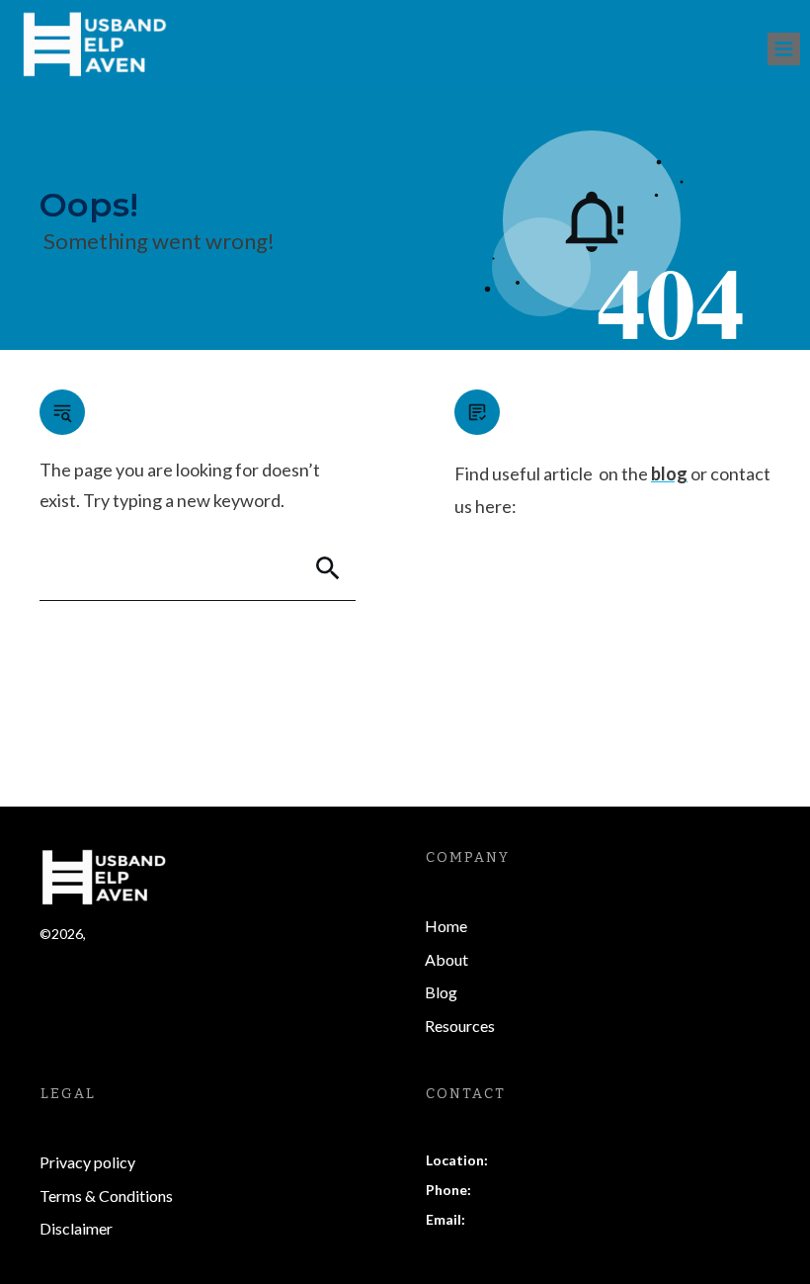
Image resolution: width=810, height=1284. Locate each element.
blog (669, 473)
